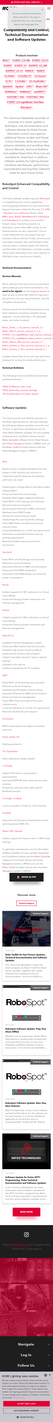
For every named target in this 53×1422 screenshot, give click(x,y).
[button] (26, 1417)
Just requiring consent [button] (26, 1410)
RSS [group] (48, 19)
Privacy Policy (18, 1397)
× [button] (50, 1375)
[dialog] (26, 1397)
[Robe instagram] (26, 1234)
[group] (26, 877)
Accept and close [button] (26, 1403)
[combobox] (45, 1375)
